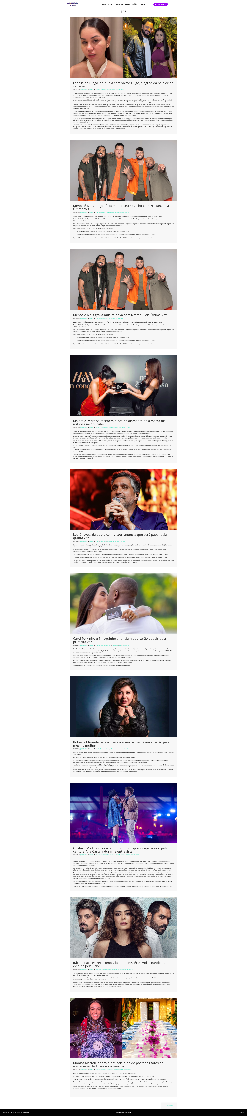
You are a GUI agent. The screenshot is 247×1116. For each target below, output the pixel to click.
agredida (98, 89)
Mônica (119, 1069)
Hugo (111, 89)
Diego (101, 89)
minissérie (120, 969)
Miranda (107, 749)
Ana (96, 854)
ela (100, 749)
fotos (108, 1069)
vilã (132, 969)
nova (114, 318)
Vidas (130, 969)
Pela (114, 89)
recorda (137, 854)
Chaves (101, 541)
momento (130, 854)
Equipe (127, 4)
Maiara (102, 427)
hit (96, 212)
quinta (116, 541)
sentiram (128, 749)
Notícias (134, 4)
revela (119, 749)
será (119, 541)
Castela (109, 854)
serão (120, 645)
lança (98, 212)
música (106, 318)
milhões (114, 427)
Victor (122, 89)
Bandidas (101, 969)
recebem (124, 427)
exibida (112, 969)
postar (125, 1069)
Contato (142, 4)
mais (101, 212)
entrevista (118, 854)
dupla (104, 89)
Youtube (128, 427)
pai (114, 749)
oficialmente (116, 212)
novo (111, 212)
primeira (116, 645)
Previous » (169, 1106)
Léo (108, 541)
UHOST (241, 1112)
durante (113, 854)
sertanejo (118, 89)
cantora (105, 854)
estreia (108, 969)
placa (120, 427)
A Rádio (110, 4)
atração (97, 749)
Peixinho (109, 645)
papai (110, 541)
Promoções (119, 4)
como (104, 969)
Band (97, 969)
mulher (111, 749)
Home (104, 4)
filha (105, 1069)
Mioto (126, 854)
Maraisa (106, 427)
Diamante (98, 427)
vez (128, 212)
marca (110, 427)
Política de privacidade (123, 1112)
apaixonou (100, 854)
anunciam (98, 645)
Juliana (116, 969)
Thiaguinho (124, 645)
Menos (104, 212)
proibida (129, 1069)
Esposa (108, 89)
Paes (124, 969)
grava (97, 318)
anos (102, 1069)
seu (123, 212)
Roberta (123, 749)
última (125, 212)
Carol (102, 645)
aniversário (98, 1069)
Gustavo (123, 854)
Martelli (111, 1069)
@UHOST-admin (83, 89)
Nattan (108, 212)
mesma (103, 749)
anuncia (97, 541)
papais (105, 645)
